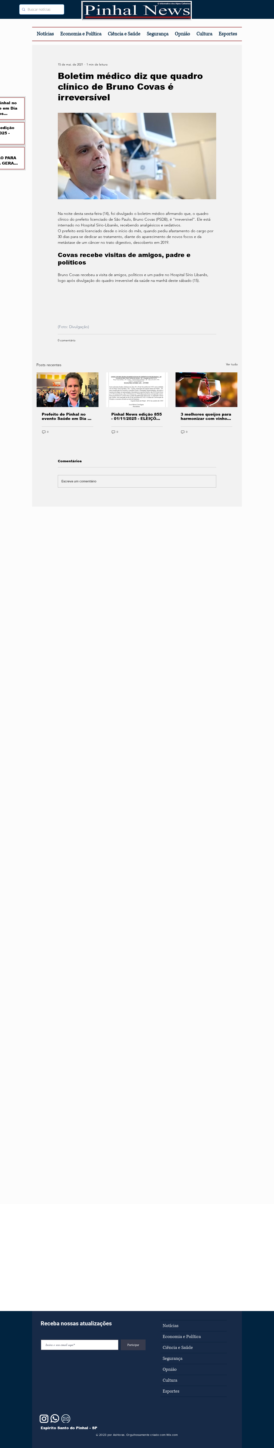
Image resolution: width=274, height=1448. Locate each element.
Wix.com (172, 1434)
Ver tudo (232, 364)
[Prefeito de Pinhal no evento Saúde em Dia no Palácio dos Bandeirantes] (67, 389)
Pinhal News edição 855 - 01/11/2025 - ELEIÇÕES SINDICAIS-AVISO (136, 416)
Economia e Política (182, 1337)
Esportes (171, 1391)
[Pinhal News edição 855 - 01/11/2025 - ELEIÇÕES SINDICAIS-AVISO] (137, 389)
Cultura (170, 1380)
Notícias (171, 1326)
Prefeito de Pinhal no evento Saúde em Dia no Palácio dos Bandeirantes (67, 416)
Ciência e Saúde (178, 1348)
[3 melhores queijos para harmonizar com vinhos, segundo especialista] (206, 389)
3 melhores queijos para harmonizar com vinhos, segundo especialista (206, 416)
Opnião (170, 1369)
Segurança (172, 1359)
